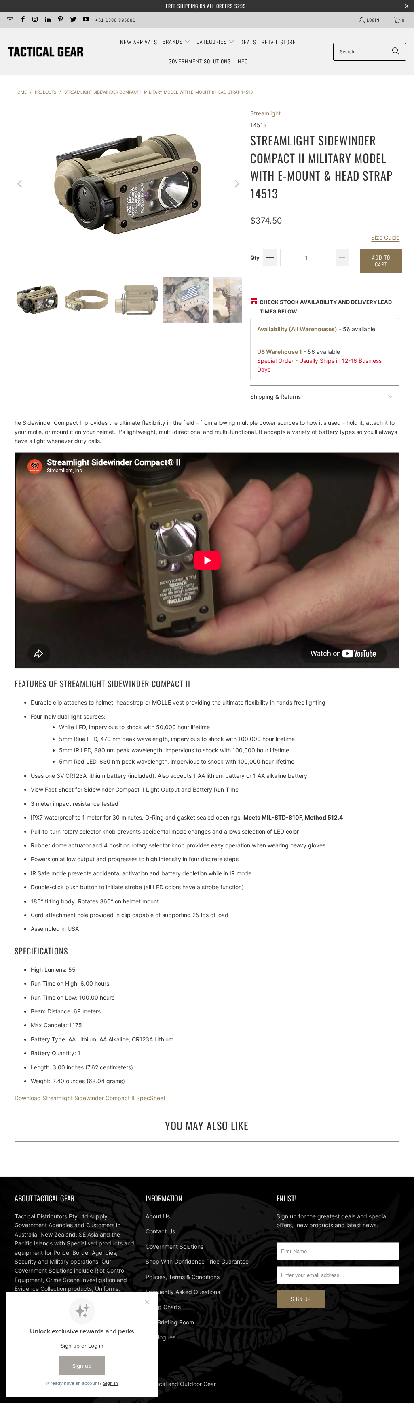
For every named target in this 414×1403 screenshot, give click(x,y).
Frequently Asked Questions (183, 1291)
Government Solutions (174, 1246)
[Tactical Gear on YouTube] (85, 20)
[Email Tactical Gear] (9, 20)
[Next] (236, 184)
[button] (177, 42)
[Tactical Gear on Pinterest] (60, 20)
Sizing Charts (163, 1306)
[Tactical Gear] (45, 52)
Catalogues (160, 1337)
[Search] (396, 52)
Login (373, 20)
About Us (158, 1216)
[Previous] (20, 184)
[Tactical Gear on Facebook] (22, 20)
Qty (255, 257)
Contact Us (160, 1231)
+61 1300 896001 (115, 20)
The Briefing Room (170, 1322)
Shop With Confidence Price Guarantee (197, 1261)
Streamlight (265, 113)
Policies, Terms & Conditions (183, 1276)
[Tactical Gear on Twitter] (72, 20)
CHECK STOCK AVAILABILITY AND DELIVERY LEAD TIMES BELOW (326, 306)
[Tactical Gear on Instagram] (35, 20)
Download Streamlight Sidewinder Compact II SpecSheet (90, 1097)
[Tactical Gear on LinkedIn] (47, 20)
